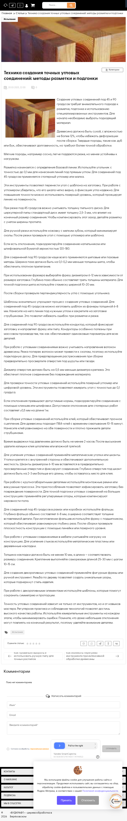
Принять (66, 800)
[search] (71, 5)
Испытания (9, 19)
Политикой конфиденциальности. (100, 791)
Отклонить (88, 800)
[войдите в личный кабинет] (26, 5)
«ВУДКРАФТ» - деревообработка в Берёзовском (31, 815)
